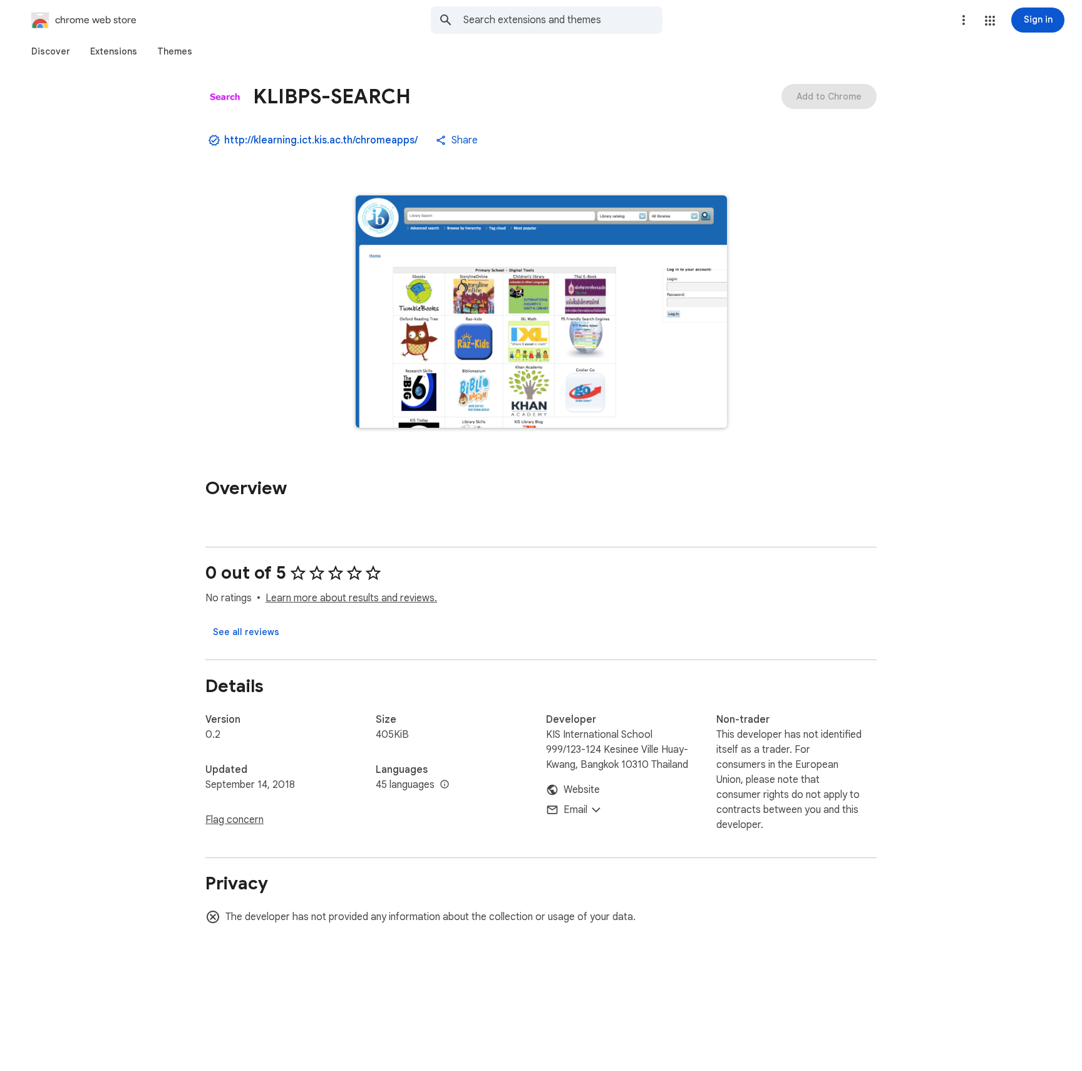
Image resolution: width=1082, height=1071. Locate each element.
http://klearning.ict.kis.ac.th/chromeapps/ (321, 140)
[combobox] (562, 20)
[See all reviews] (246, 632)
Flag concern (234, 820)
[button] (989, 20)
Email (575, 810)
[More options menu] (963, 20)
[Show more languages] (444, 784)
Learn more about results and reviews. (351, 598)
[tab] (50, 51)
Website (582, 790)
